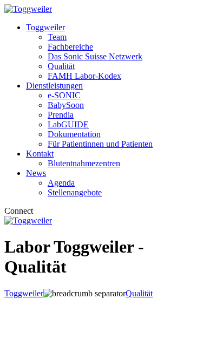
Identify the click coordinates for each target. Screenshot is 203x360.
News (36, 173)
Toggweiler (45, 27)
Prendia (61, 114)
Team (57, 37)
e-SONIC (64, 95)
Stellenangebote (75, 192)
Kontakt (40, 153)
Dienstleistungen (54, 85)
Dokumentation (74, 134)
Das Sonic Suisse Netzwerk (95, 56)
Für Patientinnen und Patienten (100, 143)
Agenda (61, 182)
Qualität (61, 66)
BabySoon (66, 105)
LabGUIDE (68, 124)
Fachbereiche (70, 46)
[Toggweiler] (28, 8)
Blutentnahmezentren (84, 163)
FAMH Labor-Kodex (84, 75)
